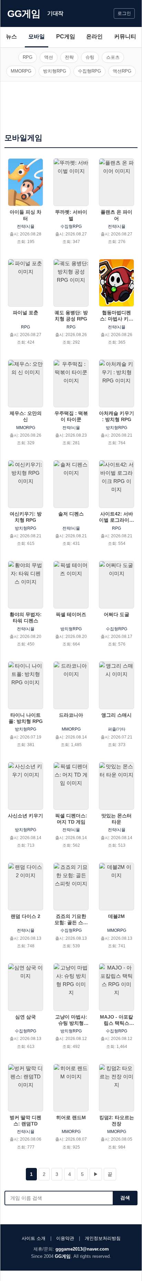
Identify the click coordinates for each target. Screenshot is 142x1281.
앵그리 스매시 (116, 715)
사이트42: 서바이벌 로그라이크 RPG (116, 517)
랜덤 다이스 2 (25, 916)
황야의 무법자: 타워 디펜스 (26, 617)
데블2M (116, 916)
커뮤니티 (125, 36)
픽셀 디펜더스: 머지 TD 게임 (71, 819)
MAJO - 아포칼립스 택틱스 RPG (116, 1020)
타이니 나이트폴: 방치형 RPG (26, 718)
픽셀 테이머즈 (71, 614)
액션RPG (122, 71)
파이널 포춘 (25, 312)
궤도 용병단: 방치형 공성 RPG (71, 316)
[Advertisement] (71, 109)
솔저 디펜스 (71, 514)
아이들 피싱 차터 (25, 215)
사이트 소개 (33, 1238)
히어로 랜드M (71, 1117)
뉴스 (11, 36)
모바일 (36, 36)
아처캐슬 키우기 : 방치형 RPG (116, 416)
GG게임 (23, 13)
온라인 (94, 36)
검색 (125, 1197)
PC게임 (65, 36)
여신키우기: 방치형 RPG (26, 517)
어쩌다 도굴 (116, 614)
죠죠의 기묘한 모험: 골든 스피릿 (71, 919)
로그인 (124, 13)
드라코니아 (71, 715)
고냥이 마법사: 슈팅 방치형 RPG (71, 1020)
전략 (69, 57)
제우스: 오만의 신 (26, 416)
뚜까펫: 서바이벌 (71, 215)
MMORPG (21, 71)
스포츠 (113, 57)
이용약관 (65, 1238)
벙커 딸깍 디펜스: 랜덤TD (25, 1120)
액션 (48, 57)
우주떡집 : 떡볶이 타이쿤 (71, 416)
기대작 (55, 13)
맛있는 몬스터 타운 (116, 819)
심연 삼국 (25, 1017)
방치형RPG (54, 71)
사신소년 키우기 (25, 815)
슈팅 (89, 57)
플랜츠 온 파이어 (116, 215)
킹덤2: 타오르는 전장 (116, 1120)
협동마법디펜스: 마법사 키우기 (116, 316)
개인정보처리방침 (103, 1238)
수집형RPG (89, 71)
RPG (27, 57)
